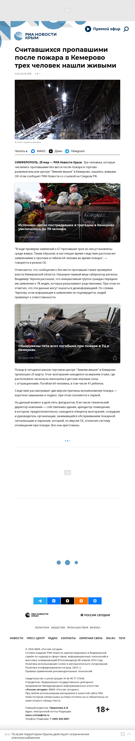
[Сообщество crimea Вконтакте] (53, 600)
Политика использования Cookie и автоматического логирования (66, 664)
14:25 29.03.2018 (23, 73)
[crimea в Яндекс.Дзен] (67, 600)
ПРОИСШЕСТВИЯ (77, 628)
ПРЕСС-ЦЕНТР (36, 639)
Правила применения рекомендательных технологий (58, 672)
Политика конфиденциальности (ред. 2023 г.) (53, 668)
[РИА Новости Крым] (35, 36)
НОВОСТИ (16, 639)
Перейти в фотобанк (32, 142)
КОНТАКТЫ (68, 639)
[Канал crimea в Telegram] (40, 600)
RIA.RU (110, 639)
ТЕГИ (122, 639)
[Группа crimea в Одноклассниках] (81, 600)
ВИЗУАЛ (95, 628)
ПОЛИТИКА (42, 628)
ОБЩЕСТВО (58, 628)
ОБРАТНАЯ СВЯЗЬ (91, 639)
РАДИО (52, 639)
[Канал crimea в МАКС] (95, 600)
